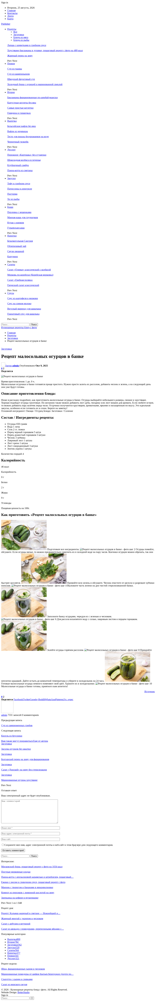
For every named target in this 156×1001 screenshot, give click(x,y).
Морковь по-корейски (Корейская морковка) (30, 275)
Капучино (12, 256)
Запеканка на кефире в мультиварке (19, 897)
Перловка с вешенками (19, 212)
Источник (149, 691)
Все (15, 32)
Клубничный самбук (18, 165)
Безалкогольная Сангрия (20, 241)
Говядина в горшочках (19, 113)
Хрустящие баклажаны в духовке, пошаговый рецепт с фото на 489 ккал (45, 50)
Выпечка (12, 121)
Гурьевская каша (16, 228)
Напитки (12, 235)
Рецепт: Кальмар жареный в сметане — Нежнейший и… (30, 913)
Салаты (11, 264)
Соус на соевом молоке (19, 303)
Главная (11, 10)
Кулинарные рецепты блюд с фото (19, 327)
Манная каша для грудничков (22, 217)
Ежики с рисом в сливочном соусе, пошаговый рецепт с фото (33, 882)
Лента (10, 16)
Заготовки (18, 34)
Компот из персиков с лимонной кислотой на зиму (27, 892)
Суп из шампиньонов (18, 74)
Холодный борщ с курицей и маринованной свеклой (34, 84)
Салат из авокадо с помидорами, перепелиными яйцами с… (32, 929)
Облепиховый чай (16, 246)
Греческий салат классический (23, 285)
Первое (11, 63)
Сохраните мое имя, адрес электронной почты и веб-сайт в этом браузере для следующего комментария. (58, 845)
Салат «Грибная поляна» (20, 280)
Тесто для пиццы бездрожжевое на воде (28, 136)
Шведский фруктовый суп (21, 79)
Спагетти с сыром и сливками (17, 979)
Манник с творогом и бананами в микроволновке (27, 887)
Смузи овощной (15, 251)
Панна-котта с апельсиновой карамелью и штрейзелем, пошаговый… (37, 877)
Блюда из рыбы (21, 40)
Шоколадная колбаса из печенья (24, 160)
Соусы (10, 293)
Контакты (12, 13)
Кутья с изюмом (15, 222)
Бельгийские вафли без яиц (21, 126)
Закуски (11, 178)
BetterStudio (24, 992)
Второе (11, 92)
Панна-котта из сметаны (20, 170)
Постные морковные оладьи (15, 871)
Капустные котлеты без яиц (21, 102)
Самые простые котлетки (20, 108)
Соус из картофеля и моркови (22, 298)
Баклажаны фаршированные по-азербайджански (32, 97)
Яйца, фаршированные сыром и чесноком (23, 969)
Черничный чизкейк (17, 141)
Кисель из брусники (11, 735)
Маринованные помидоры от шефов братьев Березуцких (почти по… (37, 974)
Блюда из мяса (20, 37)
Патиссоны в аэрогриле (19, 188)
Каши (10, 207)
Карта (10, 18)
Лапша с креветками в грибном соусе (26, 45)
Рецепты (11, 29)
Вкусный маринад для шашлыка (24, 308)
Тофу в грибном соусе (18, 183)
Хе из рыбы (13, 199)
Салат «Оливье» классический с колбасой (29, 269)
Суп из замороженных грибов (16, 725)
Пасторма (12, 194)
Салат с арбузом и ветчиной (15, 923)
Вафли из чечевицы (17, 131)
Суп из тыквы (14, 68)
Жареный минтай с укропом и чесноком (22, 918)
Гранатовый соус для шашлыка (23, 314)
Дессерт (11, 149)
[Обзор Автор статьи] (7, 712)
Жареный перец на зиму (20, 55)
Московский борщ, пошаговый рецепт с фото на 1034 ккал (31, 866)
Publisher (5, 24)
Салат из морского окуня (14, 984)
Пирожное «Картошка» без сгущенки (26, 155)
